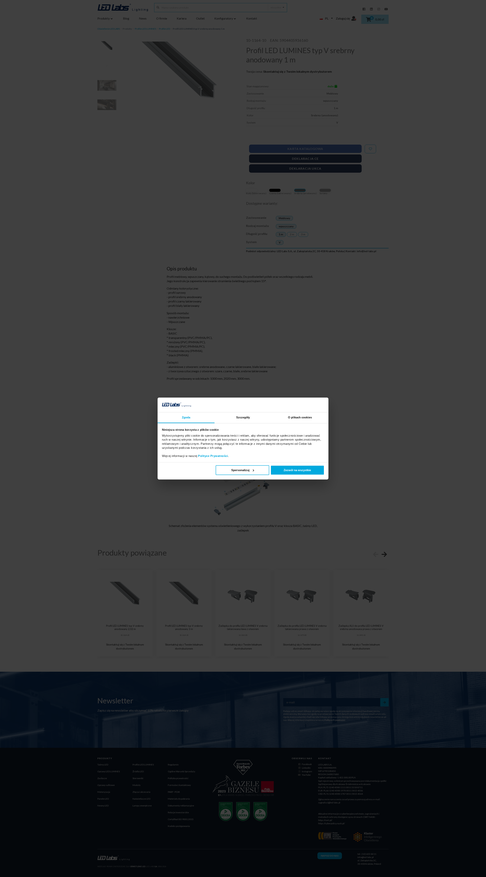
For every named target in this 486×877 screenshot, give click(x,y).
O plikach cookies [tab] (300, 417)
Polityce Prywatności (213, 455)
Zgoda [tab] (186, 417)
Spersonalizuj (240, 470)
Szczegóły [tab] (243, 417)
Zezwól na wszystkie (297, 470)
